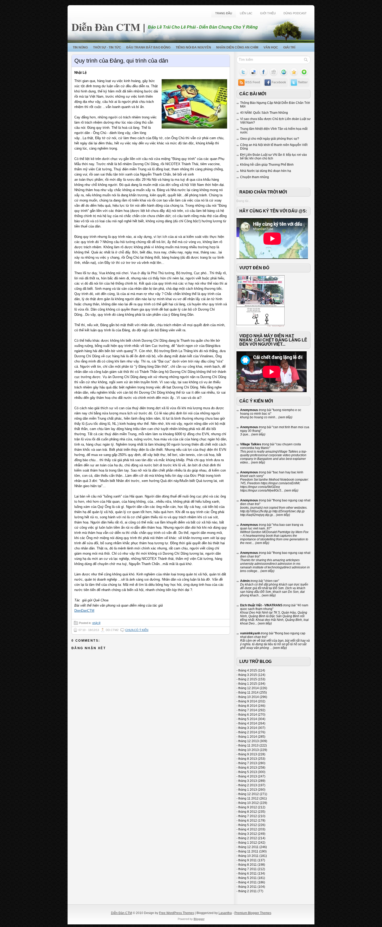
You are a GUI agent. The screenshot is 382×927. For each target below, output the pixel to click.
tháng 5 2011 (247, 878)
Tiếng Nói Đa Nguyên (193, 47)
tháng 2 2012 (247, 838)
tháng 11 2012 (248, 798)
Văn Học (271, 47)
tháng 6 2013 (247, 767)
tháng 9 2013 (247, 754)
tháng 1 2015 (247, 684)
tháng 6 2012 (247, 820)
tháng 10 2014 (248, 697)
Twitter (303, 82)
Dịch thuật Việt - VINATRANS (261, 605)
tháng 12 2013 (248, 741)
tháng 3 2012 (247, 834)
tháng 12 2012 (248, 794)
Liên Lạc (246, 13)
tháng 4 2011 (247, 882)
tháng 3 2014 (247, 728)
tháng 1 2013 (247, 789)
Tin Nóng (80, 47)
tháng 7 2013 (247, 763)
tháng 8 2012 (247, 812)
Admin (245, 581)
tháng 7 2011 (247, 869)
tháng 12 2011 (248, 847)
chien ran (271, 581)
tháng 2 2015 (247, 679)
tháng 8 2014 (247, 706)
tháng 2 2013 (247, 785)
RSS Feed (252, 82)
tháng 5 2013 (247, 772)
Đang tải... (243, 201)
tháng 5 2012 (247, 825)
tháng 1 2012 (247, 842)
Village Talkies (250, 444)
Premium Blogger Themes (252, 913)
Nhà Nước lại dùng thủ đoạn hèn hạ (265, 171)
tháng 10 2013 (248, 750)
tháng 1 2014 (247, 736)
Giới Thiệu (268, 13)
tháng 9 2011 (247, 860)
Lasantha (225, 913)
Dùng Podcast (295, 13)
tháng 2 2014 (247, 732)
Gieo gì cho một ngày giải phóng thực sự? (269, 138)
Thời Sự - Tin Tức (107, 47)
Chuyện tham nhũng (254, 177)
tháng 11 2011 (248, 851)
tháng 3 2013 (247, 781)
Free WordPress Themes (176, 913)
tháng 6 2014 (247, 714)
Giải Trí (289, 47)
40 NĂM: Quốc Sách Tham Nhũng (264, 113)
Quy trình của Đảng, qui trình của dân (121, 60)
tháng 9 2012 (247, 807)
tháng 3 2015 (247, 675)
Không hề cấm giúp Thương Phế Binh (267, 164)
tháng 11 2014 (248, 692)
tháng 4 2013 (247, 776)
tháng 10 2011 (248, 856)
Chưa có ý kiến (136, 630)
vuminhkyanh (250, 633)
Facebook (279, 82)
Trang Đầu (223, 13)
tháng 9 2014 (247, 701)
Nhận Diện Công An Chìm (237, 47)
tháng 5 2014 (247, 719)
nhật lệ (96, 622)
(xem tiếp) (285, 417)
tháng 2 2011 (247, 891)
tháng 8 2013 (247, 759)
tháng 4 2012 (247, 829)
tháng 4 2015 (247, 670)
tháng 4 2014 (247, 723)
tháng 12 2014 (248, 688)
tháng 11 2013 (248, 745)
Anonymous (249, 410)
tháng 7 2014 (247, 710)
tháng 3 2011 (247, 887)
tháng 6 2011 (247, 873)
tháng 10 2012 (248, 803)
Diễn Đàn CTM (105, 27)
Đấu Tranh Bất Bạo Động (148, 47)
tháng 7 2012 (247, 816)
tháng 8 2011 (247, 864)
